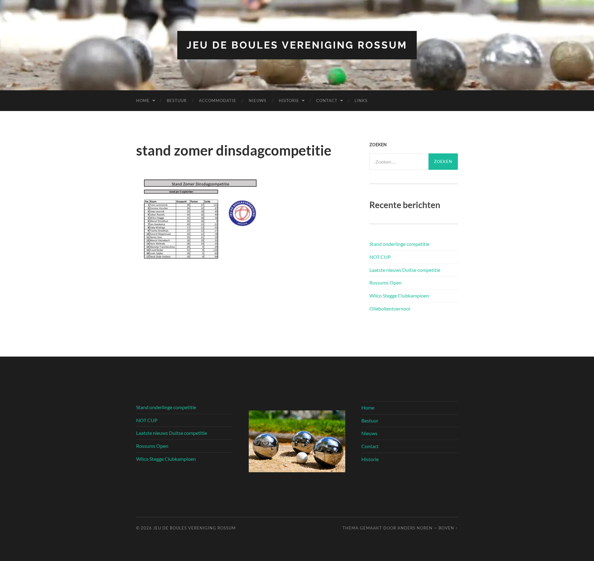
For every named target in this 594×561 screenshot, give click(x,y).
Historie (289, 100)
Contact (327, 100)
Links (361, 100)
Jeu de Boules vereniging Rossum (297, 45)
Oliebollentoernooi (389, 308)
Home (143, 100)
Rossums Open (385, 282)
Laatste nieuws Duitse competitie (404, 270)
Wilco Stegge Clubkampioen (399, 295)
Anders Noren (415, 527)
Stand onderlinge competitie (399, 244)
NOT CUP (380, 257)
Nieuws (257, 100)
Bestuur (177, 100)
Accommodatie (217, 100)
